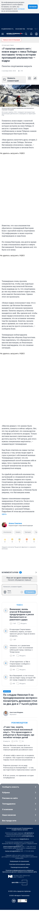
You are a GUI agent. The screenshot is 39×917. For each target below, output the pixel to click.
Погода (30, 29)
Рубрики (6, 792)
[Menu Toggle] (2, 34)
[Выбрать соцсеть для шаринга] (35, 78)
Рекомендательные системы (19, 867)
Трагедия (28, 532)
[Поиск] (26, 34)
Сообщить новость (10, 787)
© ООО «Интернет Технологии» (19, 895)
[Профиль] (36, 34)
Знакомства (20, 29)
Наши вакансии (9, 815)
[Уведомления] (31, 34)
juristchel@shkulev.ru (28, 836)
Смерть (18, 532)
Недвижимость (7, 29)
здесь (4, 514)
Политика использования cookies (19, 864)
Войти (9, 593)
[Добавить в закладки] (29, 78)
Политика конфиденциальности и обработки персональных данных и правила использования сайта (19, 871)
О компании (7, 809)
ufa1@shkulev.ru (29, 833)
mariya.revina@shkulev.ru (12, 851)
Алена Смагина (15, 523)
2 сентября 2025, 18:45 (9, 71)
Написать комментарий (13, 79)
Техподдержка (8, 804)
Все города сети (9, 821)
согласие (21, 9)
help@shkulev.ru (24, 839)
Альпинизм (7, 532)
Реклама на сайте (10, 798)
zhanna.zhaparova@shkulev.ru (12, 846)
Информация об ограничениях (19, 861)
